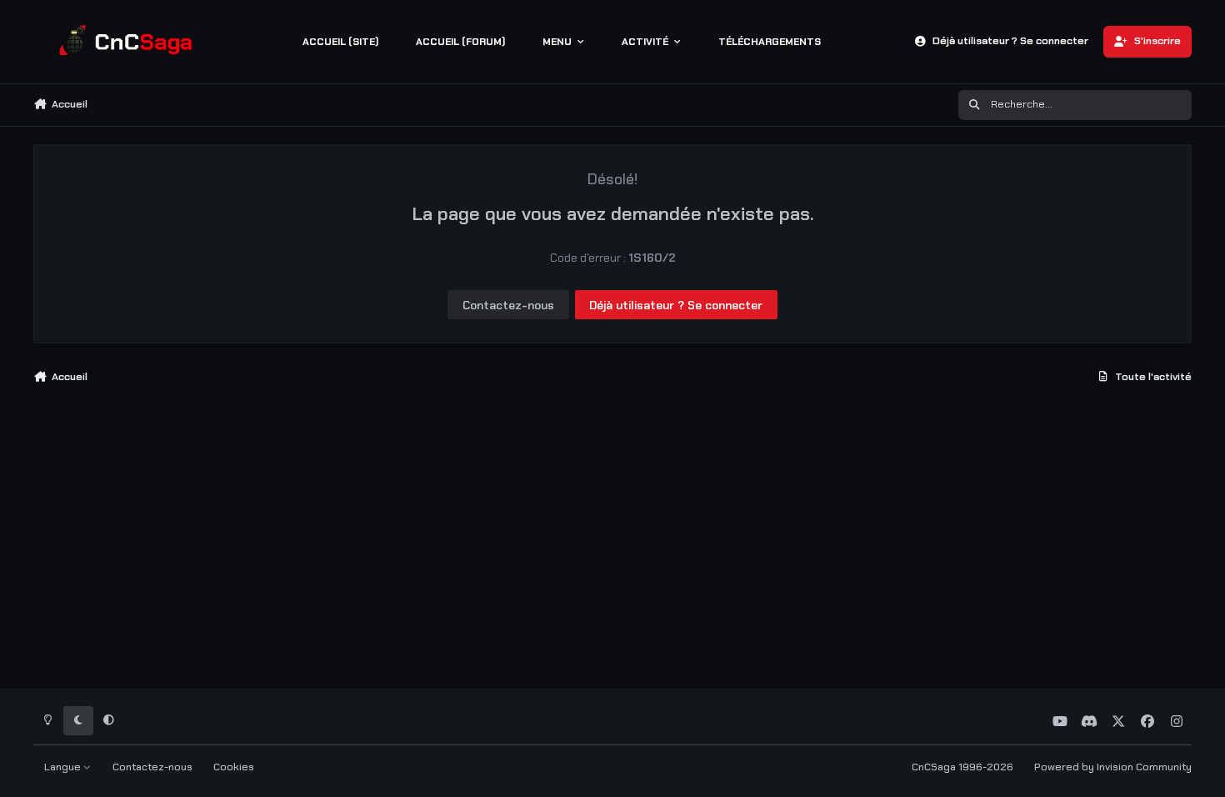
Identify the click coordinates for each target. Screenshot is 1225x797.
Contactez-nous (508, 305)
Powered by (1113, 767)
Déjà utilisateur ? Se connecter (675, 305)
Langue (63, 767)
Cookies (233, 767)
